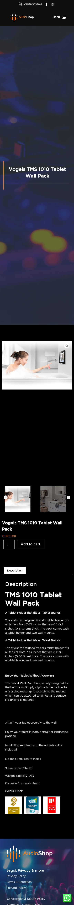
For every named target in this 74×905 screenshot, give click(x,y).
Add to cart (30, 544)
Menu (56, 17)
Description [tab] (15, 570)
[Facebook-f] (46, 4)
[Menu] (64, 17)
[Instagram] (52, 4)
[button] (5, 497)
